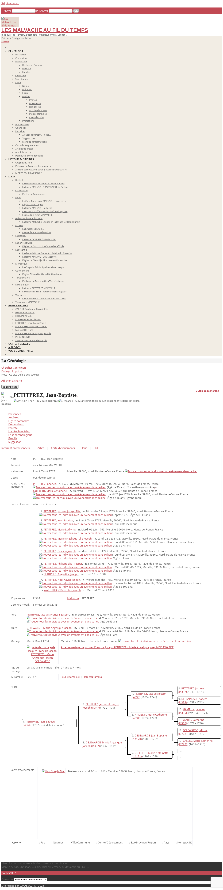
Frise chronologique (20, 435)
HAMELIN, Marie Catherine (151, 714)
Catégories (7, 879)
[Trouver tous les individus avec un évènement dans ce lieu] (161, 471)
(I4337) (182, 692)
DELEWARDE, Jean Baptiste (151, 735)
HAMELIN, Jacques (194, 709)
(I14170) (137, 739)
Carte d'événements (63, 448)
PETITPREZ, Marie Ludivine (59, 529)
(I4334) (136, 718)
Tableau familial (93, 676)
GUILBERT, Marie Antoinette (50, 490)
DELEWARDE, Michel (195, 730)
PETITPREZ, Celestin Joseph (60, 551)
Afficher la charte (11, 380)
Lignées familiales (19, 431)
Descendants (16, 424)
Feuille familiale (70, 676)
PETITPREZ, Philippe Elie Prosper (63, 563)
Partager (6, 371)
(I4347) (95, 707)
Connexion (19, 367)
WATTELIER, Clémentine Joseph (62, 590)
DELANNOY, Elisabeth (194, 699)
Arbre (40, 448)
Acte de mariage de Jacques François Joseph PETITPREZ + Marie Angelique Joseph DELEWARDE (117, 647)
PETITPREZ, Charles (44, 484)
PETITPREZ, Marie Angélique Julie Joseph (68, 538)
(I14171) (137, 756)
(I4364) (27, 725)
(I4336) (182, 723)
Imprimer (18, 371)
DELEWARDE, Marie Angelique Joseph (49, 627)
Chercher (6, 367)
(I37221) (183, 733)
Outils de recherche (207, 390)
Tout (84, 448)
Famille (12, 438)
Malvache (73, 598)
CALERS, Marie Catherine (198, 740)
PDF (96, 448)
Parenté (13, 428)
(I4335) (182, 713)
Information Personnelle (15, 448)
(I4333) (136, 697)
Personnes (14, 414)
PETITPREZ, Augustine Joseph (61, 574)
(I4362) (95, 746)
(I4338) (182, 702)
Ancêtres (13, 417)
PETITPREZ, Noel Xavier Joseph (62, 579)
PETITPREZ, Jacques (192, 688)
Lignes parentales (18, 421)
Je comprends (10, 386)
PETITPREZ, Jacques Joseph (150, 693)
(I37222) (183, 744)
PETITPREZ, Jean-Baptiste (40, 721)
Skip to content (10, 3)
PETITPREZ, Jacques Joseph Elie (62, 511)
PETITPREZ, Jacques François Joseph (48, 614)
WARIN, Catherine (193, 719)
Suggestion (14, 442)
